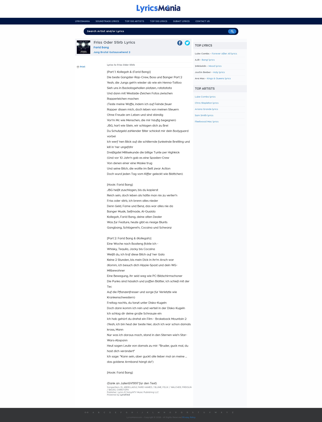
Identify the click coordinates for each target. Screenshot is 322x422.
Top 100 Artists (134, 21)
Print (82, 67)
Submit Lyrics (181, 21)
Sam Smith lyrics (204, 115)
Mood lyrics (215, 66)
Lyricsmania (82, 21)
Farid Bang (101, 47)
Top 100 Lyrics (158, 21)
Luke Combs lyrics (205, 97)
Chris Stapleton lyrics (207, 103)
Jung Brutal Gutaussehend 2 (112, 52)
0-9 (86, 412)
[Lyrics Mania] (161, 8)
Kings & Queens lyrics (219, 79)
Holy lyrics (219, 72)
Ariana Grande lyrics (206, 109)
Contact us (202, 21)
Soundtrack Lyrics (107, 21)
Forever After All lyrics (224, 54)
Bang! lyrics (208, 60)
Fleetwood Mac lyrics (207, 122)
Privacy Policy (189, 417)
